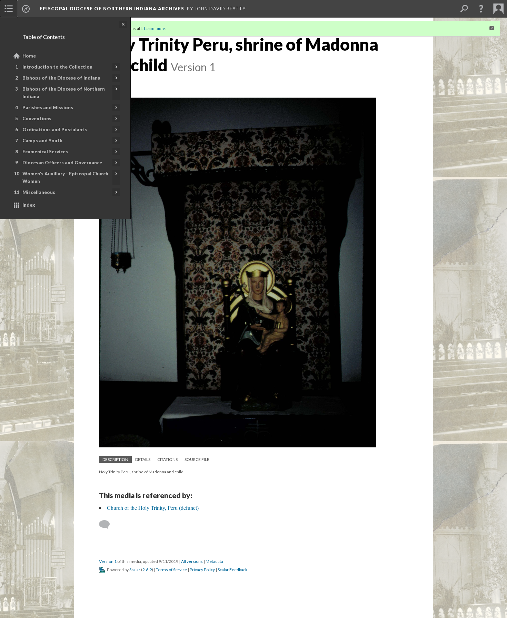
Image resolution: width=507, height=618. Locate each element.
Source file (197, 459)
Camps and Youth (42, 140)
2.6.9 (147, 569)
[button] (481, 8)
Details (142, 459)
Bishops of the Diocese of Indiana (61, 78)
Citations (167, 459)
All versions (192, 561)
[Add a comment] (107, 524)
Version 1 (108, 561)
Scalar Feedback (232, 569)
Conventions (36, 118)
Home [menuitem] (29, 56)
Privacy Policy (202, 569)
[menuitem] (8, 8)
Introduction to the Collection (57, 67)
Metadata (214, 561)
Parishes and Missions (47, 107)
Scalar (134, 569)
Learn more (154, 28)
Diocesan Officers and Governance (62, 162)
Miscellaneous (38, 192)
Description (115, 459)
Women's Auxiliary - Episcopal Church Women (65, 177)
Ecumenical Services (45, 151)
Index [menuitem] (28, 205)
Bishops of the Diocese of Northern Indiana (63, 92)
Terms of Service (171, 569)
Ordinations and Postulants (54, 129)
